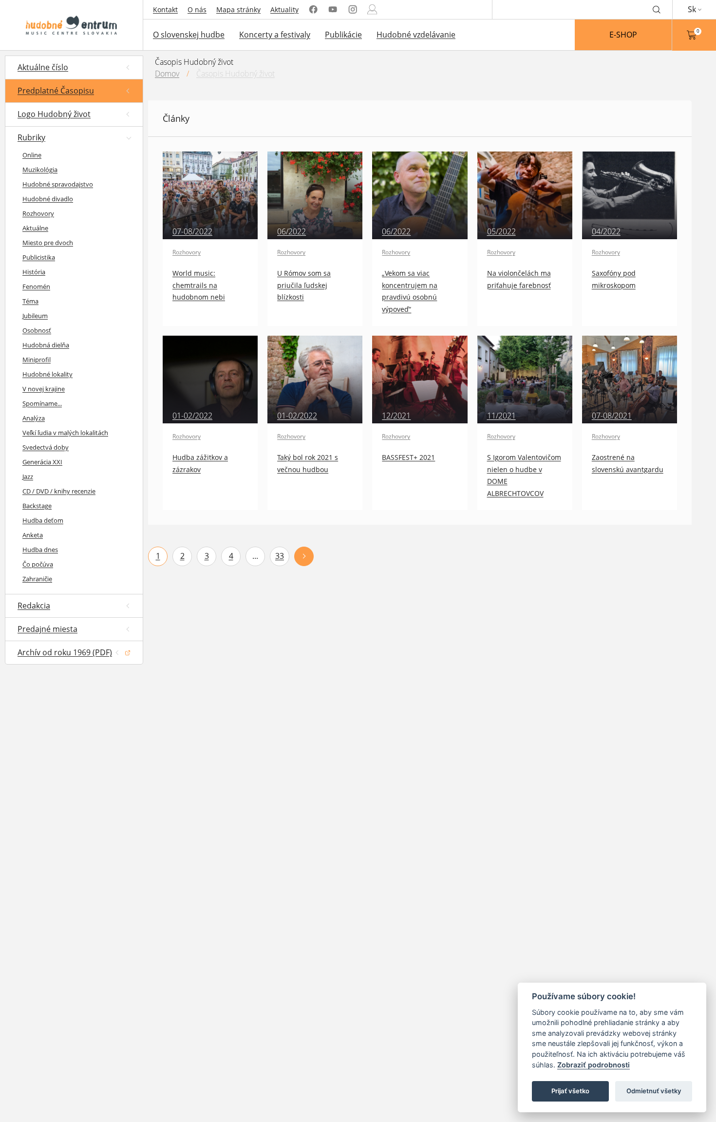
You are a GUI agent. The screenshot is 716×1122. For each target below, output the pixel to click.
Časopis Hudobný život (235, 73)
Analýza (33, 418)
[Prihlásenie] (372, 9)
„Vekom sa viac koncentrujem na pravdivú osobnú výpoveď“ (409, 290)
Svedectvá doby (45, 447)
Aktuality (284, 9)
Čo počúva (37, 564)
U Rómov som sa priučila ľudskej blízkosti (304, 285)
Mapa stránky (238, 9)
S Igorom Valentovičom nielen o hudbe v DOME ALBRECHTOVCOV (524, 475)
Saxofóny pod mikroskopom (614, 278)
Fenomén (36, 286)
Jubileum (35, 315)
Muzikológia (39, 169)
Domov (167, 73)
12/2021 (396, 415)
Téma (30, 301)
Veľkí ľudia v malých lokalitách (65, 432)
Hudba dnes (40, 549)
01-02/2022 (192, 415)
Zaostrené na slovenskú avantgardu (627, 463)
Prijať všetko (570, 1091)
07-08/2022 (192, 231)
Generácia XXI (42, 461)
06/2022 (291, 231)
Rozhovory (38, 213)
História (33, 271)
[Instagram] (352, 9)
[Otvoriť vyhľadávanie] (656, 9)
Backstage (37, 505)
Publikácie (343, 34)
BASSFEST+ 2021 (408, 457)
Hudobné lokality (47, 374)
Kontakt (165, 9)
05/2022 (501, 231)
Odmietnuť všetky (653, 1091)
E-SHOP (623, 34)
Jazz (27, 476)
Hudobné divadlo (47, 198)
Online (31, 155)
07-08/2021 (612, 415)
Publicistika (38, 257)
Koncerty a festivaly (274, 34)
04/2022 (606, 231)
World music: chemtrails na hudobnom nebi (198, 285)
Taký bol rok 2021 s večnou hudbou (307, 463)
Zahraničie (37, 578)
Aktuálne (35, 228)
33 (279, 556)
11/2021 (501, 415)
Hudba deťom (42, 520)
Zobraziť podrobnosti (593, 1065)
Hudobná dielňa (45, 345)
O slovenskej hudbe (189, 34)
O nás (197, 9)
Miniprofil (36, 359)
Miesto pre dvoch (47, 242)
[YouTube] (332, 9)
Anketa (32, 535)
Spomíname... (42, 403)
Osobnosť (36, 330)
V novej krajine (43, 388)
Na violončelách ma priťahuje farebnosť (519, 278)
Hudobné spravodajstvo (57, 184)
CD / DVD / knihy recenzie (58, 491)
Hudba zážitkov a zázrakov (200, 463)
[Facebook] (313, 9)
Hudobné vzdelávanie (416, 34)
